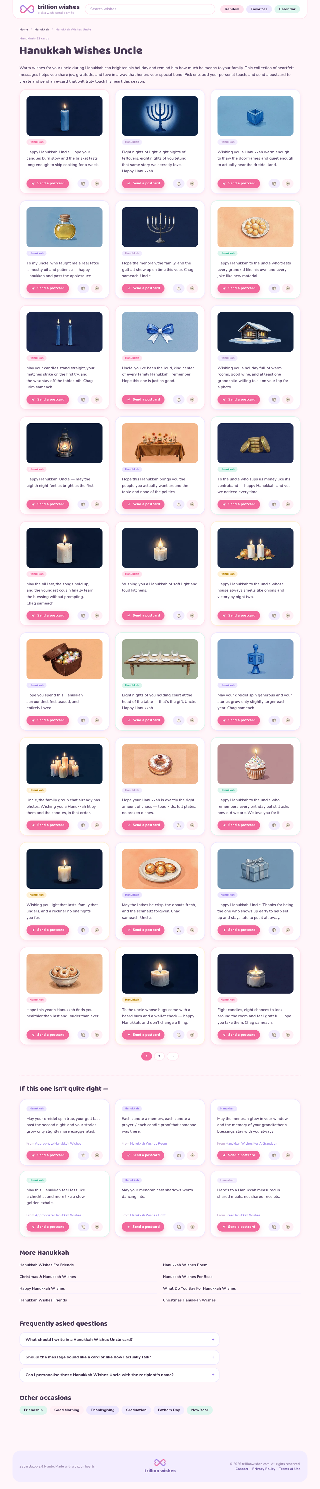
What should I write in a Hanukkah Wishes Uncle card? (79, 1339)
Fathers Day (169, 1410)
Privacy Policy (263, 1469)
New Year (199, 1410)
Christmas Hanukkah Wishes (189, 1300)
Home (24, 29)
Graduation (136, 1410)
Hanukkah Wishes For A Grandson (251, 1143)
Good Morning (66, 1410)
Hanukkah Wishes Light (148, 1215)
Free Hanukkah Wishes (243, 1215)
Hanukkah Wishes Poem (148, 1143)
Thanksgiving (102, 1410)
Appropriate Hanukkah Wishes (58, 1143)
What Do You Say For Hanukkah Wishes (199, 1288)
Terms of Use (289, 1469)
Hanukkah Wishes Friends (43, 1300)
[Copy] (83, 183)
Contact (242, 1469)
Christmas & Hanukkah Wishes (48, 1276)
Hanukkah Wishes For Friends (47, 1265)
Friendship (33, 1410)
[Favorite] (96, 183)
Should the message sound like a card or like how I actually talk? (88, 1357)
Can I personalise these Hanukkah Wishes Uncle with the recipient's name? (100, 1375)
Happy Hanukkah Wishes (42, 1288)
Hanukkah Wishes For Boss (187, 1276)
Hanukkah (41, 29)
